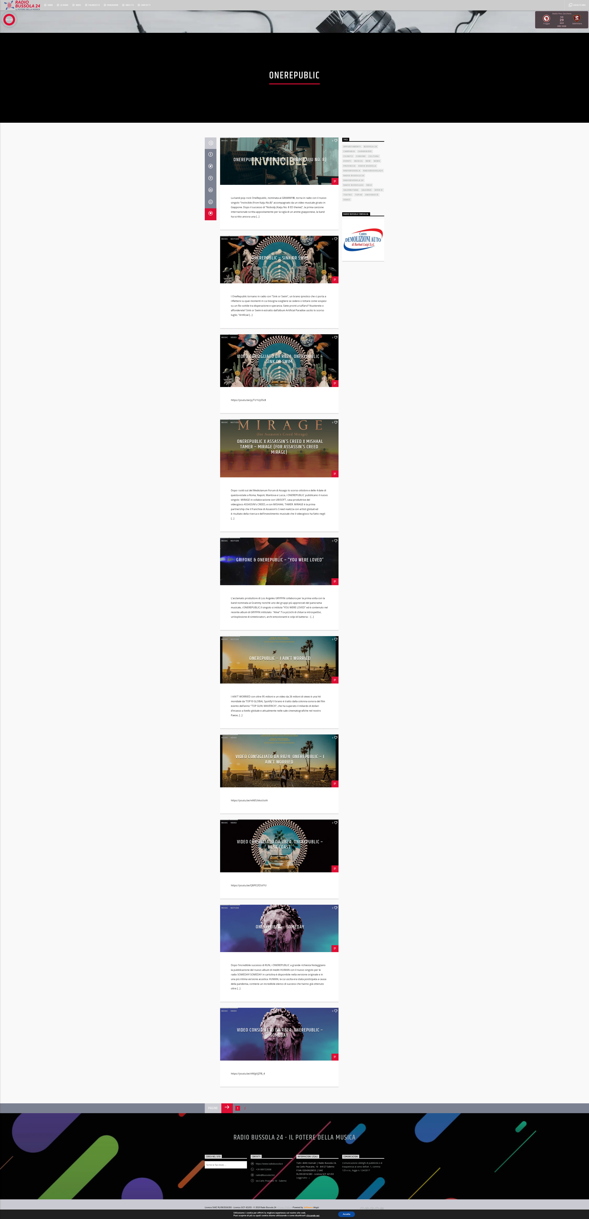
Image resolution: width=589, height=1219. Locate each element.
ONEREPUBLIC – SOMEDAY (280, 927)
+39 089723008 (263, 1169)
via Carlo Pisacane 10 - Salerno (271, 1180)
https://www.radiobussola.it (269, 1163)
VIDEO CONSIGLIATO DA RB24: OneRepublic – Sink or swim (280, 359)
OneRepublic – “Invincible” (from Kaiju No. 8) (280, 160)
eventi (347, 161)
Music (224, 140)
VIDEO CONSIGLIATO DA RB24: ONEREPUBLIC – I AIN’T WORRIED (280, 759)
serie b (379, 190)
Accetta (346, 1214)
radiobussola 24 (353, 180)
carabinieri (365, 151)
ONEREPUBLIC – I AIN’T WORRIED (280, 658)
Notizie (235, 140)
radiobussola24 (373, 170)
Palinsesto (94, 5)
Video (234, 337)
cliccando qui (312, 1215)
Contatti (145, 5)
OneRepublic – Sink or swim (280, 258)
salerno (366, 190)
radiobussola (351, 170)
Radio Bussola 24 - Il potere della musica (294, 1137)
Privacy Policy (284, 1207)
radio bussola (367, 166)
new (368, 161)
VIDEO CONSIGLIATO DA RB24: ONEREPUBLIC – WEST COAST (280, 844)
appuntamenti (352, 146)
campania (349, 151)
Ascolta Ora (579, 5)
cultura (374, 156)
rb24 (369, 185)
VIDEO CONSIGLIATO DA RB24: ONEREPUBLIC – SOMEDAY (280, 1032)
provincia (349, 166)
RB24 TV (130, 5)
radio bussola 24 (353, 175)
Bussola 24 (370, 146)
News (78, 5)
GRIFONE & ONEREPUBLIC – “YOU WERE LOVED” (280, 560)
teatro (347, 194)
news (377, 161)
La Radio (64, 5)
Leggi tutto (302, 1177)
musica (358, 161)
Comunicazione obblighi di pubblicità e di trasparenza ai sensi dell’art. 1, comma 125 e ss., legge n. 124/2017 (362, 1166)
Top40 (358, 194)
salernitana (350, 190)
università (371, 194)
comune (361, 156)
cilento (348, 156)
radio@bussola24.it (265, 1175)
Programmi (112, 5)
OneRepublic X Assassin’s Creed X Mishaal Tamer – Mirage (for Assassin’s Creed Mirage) (280, 447)
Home (50, 5)
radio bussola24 (353, 185)
